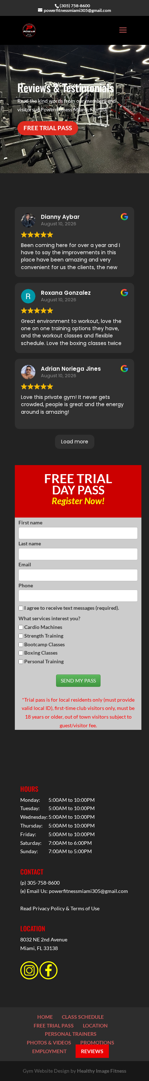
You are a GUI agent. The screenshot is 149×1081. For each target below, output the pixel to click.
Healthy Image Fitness (101, 1071)
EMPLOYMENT (49, 1051)
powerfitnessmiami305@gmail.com (88, 891)
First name (30, 522)
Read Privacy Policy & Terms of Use (59, 908)
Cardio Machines (43, 627)
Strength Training (43, 636)
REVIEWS (92, 1051)
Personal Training (44, 661)
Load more (74, 441)
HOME (45, 1017)
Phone (25, 585)
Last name (29, 543)
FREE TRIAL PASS (48, 128)
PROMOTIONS (97, 1042)
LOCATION (95, 1025)
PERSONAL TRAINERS (71, 1034)
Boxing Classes (41, 653)
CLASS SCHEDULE (83, 1017)
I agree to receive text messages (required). (71, 608)
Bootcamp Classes (44, 644)
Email (24, 564)
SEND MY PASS (78, 680)
